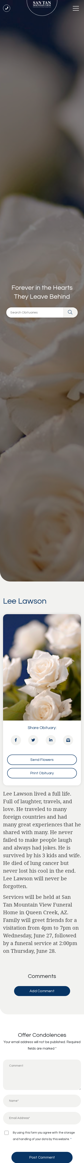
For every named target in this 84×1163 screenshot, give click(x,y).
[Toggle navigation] (76, 8)
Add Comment (42, 991)
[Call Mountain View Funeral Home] (6, 8)
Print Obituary (42, 773)
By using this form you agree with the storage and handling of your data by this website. (44, 1136)
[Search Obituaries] (70, 312)
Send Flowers (42, 760)
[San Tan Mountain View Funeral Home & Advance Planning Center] (42, 8)
